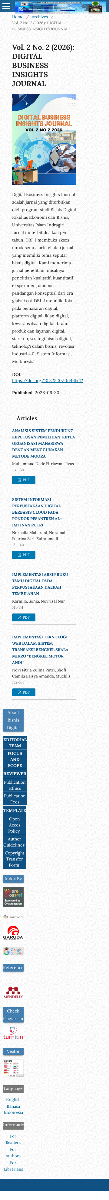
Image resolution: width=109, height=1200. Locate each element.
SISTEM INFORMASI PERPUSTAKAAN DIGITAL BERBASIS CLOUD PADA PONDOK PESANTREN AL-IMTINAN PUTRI (37, 512)
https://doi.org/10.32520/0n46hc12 (47, 380)
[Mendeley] (13, 997)
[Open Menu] (6, 6)
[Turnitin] (13, 1037)
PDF (26, 692)
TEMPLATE (14, 810)
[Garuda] (13, 938)
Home (17, 16)
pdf (26, 480)
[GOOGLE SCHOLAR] (13, 954)
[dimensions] (13, 917)
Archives (40, 16)
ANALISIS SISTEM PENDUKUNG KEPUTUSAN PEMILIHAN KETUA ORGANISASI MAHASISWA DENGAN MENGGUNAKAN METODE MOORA (43, 443)
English (13, 1099)
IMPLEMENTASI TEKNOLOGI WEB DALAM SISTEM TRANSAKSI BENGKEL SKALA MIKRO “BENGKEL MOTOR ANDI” (40, 649)
